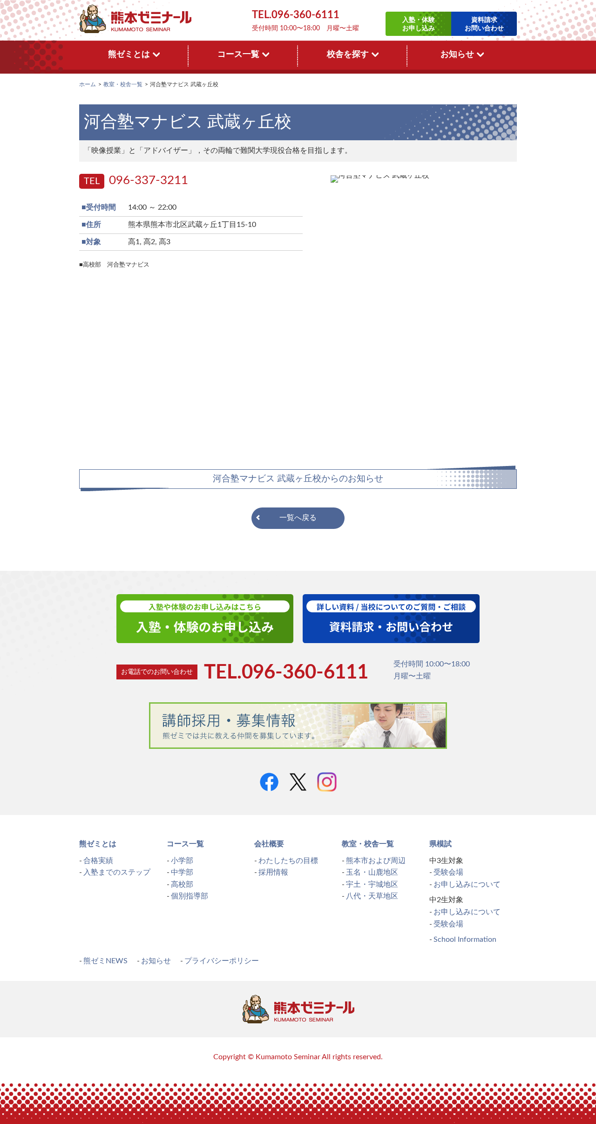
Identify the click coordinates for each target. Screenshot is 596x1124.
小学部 (182, 860)
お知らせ (156, 961)
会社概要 (269, 844)
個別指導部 (189, 896)
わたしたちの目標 (288, 860)
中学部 (182, 872)
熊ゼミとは (97, 844)
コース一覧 (185, 844)
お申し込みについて (467, 884)
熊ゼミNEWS (105, 961)
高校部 (182, 884)
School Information (464, 939)
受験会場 (448, 872)
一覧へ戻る (298, 517)
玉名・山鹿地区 (372, 872)
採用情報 (273, 872)
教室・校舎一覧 (122, 84)
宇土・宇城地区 (372, 884)
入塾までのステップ (116, 872)
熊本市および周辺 (376, 860)
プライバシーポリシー (221, 961)
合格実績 (98, 860)
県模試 (440, 844)
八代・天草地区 (372, 896)
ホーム (87, 84)
